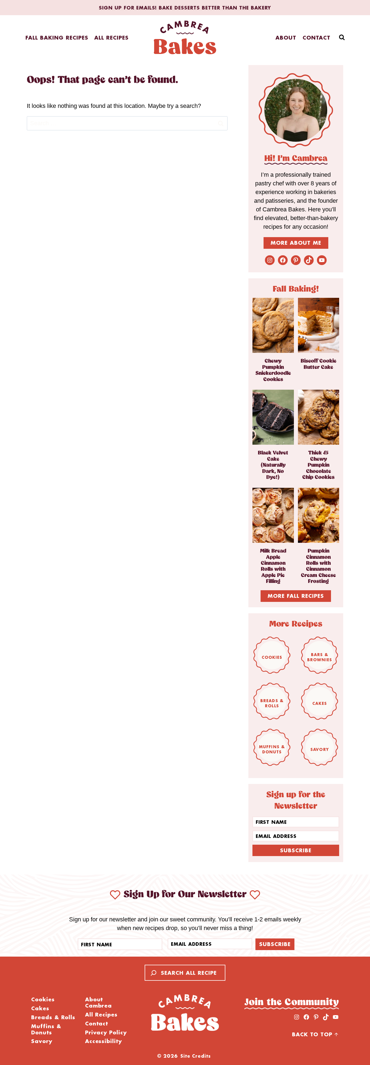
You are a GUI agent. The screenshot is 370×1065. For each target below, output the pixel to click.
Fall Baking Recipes (56, 37)
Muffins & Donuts (272, 749)
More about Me (296, 242)
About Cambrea (98, 1002)
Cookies (272, 657)
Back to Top (312, 1034)
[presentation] (273, 325)
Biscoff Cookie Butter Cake (318, 364)
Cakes (319, 703)
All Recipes (111, 37)
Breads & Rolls (272, 703)
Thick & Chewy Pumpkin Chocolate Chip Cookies (318, 465)
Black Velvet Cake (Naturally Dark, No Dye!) (273, 465)
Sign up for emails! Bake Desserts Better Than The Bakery (185, 8)
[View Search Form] (342, 37)
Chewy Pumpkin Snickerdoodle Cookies (273, 370)
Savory (319, 749)
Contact (317, 37)
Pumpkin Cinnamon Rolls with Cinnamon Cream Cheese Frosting (318, 566)
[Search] (152, 972)
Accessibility (103, 1041)
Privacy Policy (106, 1033)
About (285, 37)
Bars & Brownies (319, 657)
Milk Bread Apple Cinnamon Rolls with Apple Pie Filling (273, 566)
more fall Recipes (296, 595)
